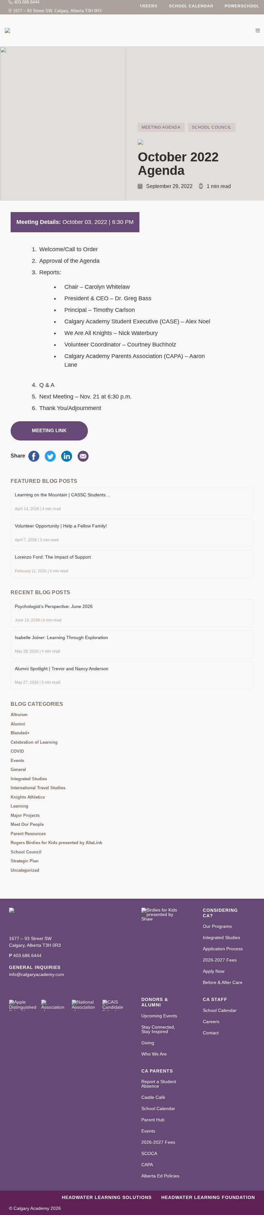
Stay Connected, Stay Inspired (158, 1029)
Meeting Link (49, 430)
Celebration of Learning (34, 742)
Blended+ (20, 733)
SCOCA (149, 1153)
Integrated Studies (29, 778)
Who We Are (154, 1054)
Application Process (223, 948)
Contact (211, 1032)
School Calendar (191, 6)
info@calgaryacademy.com (36, 974)
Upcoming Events (159, 1015)
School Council (211, 127)
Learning (19, 806)
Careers (146, 6)
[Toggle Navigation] (257, 30)
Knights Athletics (28, 797)
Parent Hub (153, 1119)
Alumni (18, 724)
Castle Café (153, 1097)
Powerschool (242, 6)
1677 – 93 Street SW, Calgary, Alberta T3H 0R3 (57, 10)
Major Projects (25, 815)
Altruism (19, 714)
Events (17, 760)
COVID (17, 751)
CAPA (147, 1164)
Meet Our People (27, 824)
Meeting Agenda (161, 127)
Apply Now (213, 971)
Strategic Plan (25, 861)
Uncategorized (25, 870)
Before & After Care (222, 982)
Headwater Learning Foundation (208, 1197)
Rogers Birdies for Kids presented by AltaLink (56, 842)
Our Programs (217, 926)
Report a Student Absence (158, 1084)
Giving (147, 1042)
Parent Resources (28, 833)
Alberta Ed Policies (160, 1175)
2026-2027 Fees (220, 960)
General (18, 769)
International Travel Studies (38, 787)
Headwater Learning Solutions (107, 1197)
